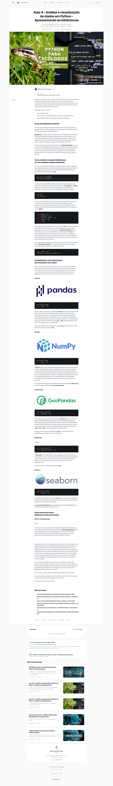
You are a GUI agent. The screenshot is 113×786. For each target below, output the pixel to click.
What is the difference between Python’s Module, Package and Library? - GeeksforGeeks (57, 604)
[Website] (58, 760)
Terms (61, 769)
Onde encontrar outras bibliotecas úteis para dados (16, 125)
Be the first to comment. (60, 634)
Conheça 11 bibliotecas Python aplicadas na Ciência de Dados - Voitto (56, 594)
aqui (62, 326)
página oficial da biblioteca (43, 505)
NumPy (13, 116)
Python (45, 2)
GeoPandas (14, 118)
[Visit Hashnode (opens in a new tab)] (56, 779)
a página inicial (74, 384)
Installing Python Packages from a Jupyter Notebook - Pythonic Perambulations (57, 613)
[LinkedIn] (53, 89)
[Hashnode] (60, 760)
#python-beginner (51, 620)
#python (37, 620)
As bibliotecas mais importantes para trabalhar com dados (16, 112)
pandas (14, 115)
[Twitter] (52, 760)
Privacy (56, 769)
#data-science (61, 620)
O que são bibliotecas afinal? (16, 102)
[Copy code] (77, 176)
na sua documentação (58, 385)
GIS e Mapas (52, 2)
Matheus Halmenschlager (44, 89)
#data (67, 620)
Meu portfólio (60, 2)
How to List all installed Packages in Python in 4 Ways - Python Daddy (56, 601)
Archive (52, 769)
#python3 (43, 620)
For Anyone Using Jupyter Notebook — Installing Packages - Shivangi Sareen (57, 608)
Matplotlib (14, 120)
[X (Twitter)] (52, 89)
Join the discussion (78, 629)
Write (99, 2)
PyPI (53, 328)
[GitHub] (54, 760)
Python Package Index (17, 128)
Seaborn (14, 122)
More (66, 2)
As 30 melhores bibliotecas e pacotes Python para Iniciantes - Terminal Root (57, 598)
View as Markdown (67, 29)
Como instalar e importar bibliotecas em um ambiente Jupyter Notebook (17, 106)
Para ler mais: (14, 130)
